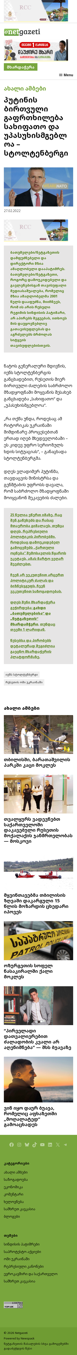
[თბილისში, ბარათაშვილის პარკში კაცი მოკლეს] (38, 735)
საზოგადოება (16, 1179)
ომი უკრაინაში (17, 1259)
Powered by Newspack (19, 1338)
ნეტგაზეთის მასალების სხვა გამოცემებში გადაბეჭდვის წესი (36, 1346)
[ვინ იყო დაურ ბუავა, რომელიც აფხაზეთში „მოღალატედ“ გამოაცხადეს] (38, 1080)
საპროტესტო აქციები (22, 1252)
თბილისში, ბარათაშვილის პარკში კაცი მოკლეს (37, 762)
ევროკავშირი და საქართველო (31, 1274)
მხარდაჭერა (20, 67)
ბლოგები (12, 1216)
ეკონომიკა (13, 1187)
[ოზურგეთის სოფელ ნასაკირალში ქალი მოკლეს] (38, 941)
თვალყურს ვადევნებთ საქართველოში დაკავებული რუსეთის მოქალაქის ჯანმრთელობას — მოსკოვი (38, 830)
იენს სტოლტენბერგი (22, 674)
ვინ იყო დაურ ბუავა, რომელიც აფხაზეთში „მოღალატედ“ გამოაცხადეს (30, 1116)
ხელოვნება (14, 1202)
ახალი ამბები (25, 88)
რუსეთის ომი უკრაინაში (24, 682)
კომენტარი (13, 1194)
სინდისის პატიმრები (22, 1244)
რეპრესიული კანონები (24, 1266)
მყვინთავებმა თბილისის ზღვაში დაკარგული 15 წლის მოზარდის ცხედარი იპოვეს (36, 903)
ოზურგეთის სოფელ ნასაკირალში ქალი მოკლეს (28, 971)
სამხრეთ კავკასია (19, 1209)
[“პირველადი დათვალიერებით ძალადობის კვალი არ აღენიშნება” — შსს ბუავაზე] (38, 1006)
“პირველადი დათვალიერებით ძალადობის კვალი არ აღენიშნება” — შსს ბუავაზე (37, 1038)
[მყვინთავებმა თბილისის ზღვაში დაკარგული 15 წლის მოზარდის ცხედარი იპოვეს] (38, 870)
